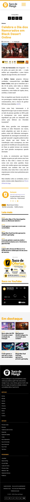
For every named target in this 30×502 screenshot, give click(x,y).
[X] (13, 18)
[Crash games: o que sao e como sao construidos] (8, 346)
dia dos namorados (7, 207)
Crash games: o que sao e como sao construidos (7, 355)
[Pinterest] (16, 18)
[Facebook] (9, 18)
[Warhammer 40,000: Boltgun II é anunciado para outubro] (21, 326)
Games (4, 23)
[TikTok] (13, 498)
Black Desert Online (12, 205)
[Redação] (5, 196)
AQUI (18, 104)
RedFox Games (19, 207)
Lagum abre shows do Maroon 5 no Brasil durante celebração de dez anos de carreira (14, 250)
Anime (3, 238)
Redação (17, 41)
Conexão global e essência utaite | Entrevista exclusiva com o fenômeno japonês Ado (14, 241)
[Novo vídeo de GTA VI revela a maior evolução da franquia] (8, 326)
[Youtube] (17, 200)
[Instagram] (13, 200)
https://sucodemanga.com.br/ (17, 194)
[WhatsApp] (20, 18)
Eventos (4, 247)
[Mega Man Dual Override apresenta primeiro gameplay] (21, 346)
